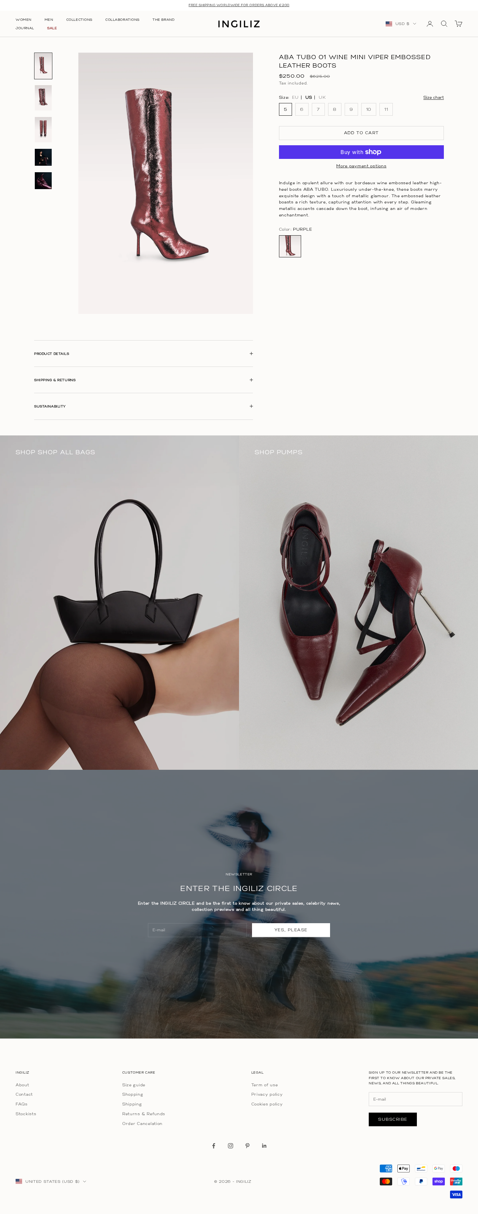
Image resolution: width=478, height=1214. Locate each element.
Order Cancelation (142, 1123)
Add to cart (361, 132)
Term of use (264, 1084)
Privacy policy (267, 1094)
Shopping (132, 1094)
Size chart (433, 97)
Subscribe (392, 1119)
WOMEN (24, 19)
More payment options (361, 165)
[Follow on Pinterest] (247, 1146)
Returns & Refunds (143, 1113)
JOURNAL (25, 28)
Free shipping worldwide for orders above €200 (239, 5)
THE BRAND (163, 19)
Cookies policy (267, 1104)
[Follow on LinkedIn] (264, 1146)
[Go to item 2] (43, 97)
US (308, 97)
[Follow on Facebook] (213, 1146)
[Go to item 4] (43, 157)
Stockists (26, 1113)
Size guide (133, 1084)
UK (322, 97)
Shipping (132, 1104)
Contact (24, 1094)
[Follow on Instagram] (230, 1146)
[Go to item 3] (43, 129)
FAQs (22, 1104)
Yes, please (291, 929)
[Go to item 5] (43, 181)
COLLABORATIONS (122, 19)
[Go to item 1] (43, 66)
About (22, 1084)
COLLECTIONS (79, 19)
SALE (52, 28)
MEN (49, 19)
